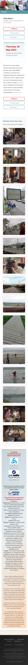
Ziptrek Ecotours (19, 554)
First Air (21, 563)
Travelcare (9, 506)
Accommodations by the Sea (12, 566)
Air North (15, 570)
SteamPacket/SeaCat (17, 513)
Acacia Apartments (16, 547)
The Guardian (15, 511)
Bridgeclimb (7, 533)
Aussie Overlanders (16, 542)
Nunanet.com (9, 565)
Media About (17, 641)
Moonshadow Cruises (13, 534)
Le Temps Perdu (14, 517)
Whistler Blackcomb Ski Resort (11, 556)
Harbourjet (13, 533)
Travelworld (19, 543)
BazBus (19, 527)
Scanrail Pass (11, 522)
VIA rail (10, 550)
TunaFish (15, 506)
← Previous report (14, 33)
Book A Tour (21, 506)
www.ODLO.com (14, 468)
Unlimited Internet (9, 545)
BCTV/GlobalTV (8, 552)
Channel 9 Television (16, 531)
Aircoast (17, 549)
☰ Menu (4, 12)
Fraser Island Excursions (13, 536)
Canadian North (18, 565)
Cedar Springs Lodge (18, 550)
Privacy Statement (19, 644)
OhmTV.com (16, 520)
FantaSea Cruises (17, 538)
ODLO (22, 503)
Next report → (14, 37)
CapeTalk (14, 527)
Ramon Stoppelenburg (17, 661)
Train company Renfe (18, 529)
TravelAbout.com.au (10, 543)
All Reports (14, 28)
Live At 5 (20, 82)
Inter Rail (10, 529)
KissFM (15, 510)
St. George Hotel (16, 552)
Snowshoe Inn (15, 563)
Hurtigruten (19, 522)
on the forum (17, 92)
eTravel (13, 526)
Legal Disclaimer (8, 644)
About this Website (9, 639)
